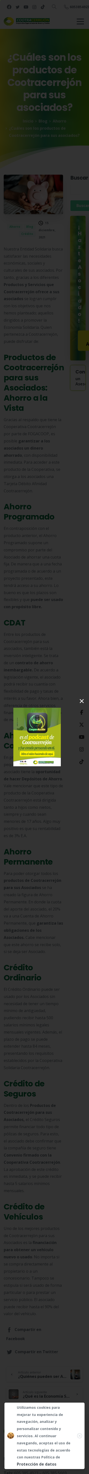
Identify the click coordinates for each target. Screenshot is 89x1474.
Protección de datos (35, 1464)
